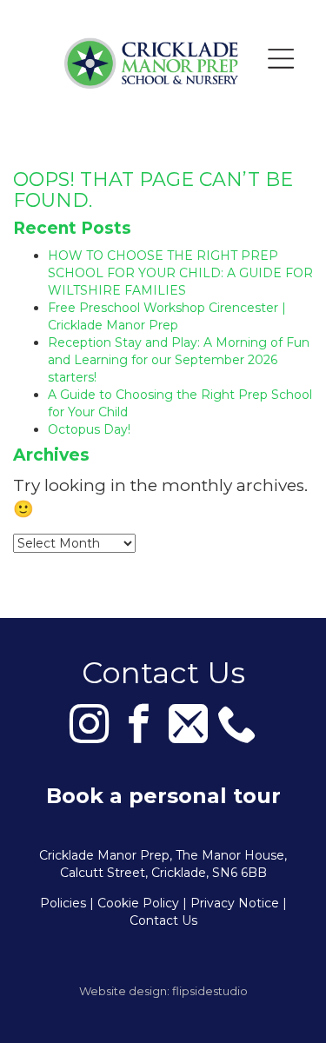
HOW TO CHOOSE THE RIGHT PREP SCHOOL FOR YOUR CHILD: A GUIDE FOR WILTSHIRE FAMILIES (180, 273)
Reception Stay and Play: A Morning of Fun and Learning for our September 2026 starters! (178, 360)
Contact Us (163, 920)
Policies (63, 903)
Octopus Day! (89, 429)
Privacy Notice (234, 903)
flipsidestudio (210, 991)
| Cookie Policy (134, 903)
